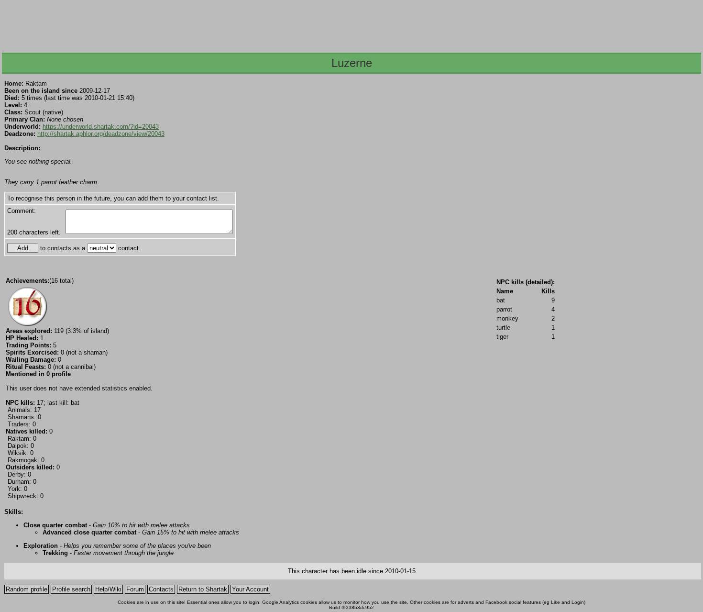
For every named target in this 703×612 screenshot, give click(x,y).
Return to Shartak (202, 589)
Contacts (161, 589)
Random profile (26, 589)
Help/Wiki (108, 589)
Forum (135, 589)
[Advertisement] (351, 23)
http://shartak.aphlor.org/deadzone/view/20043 (101, 133)
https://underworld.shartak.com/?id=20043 (101, 126)
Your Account (250, 589)
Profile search (71, 589)
